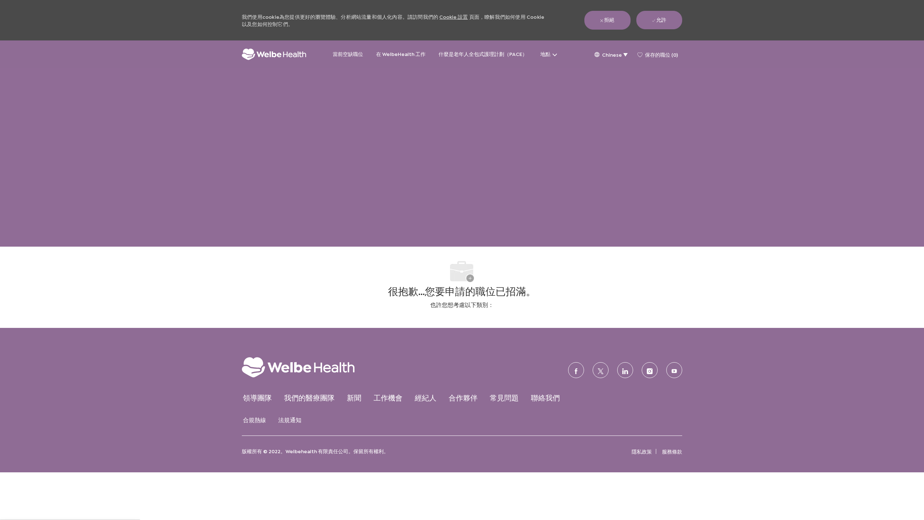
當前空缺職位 (348, 54)
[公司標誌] (274, 54)
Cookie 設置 (453, 16)
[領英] (625, 370)
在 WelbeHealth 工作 (401, 54)
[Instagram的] (650, 370)
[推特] (601, 370)
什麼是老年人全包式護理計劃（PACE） (483, 54)
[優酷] (674, 370)
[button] (611, 54)
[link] (312, 367)
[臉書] (576, 370)
